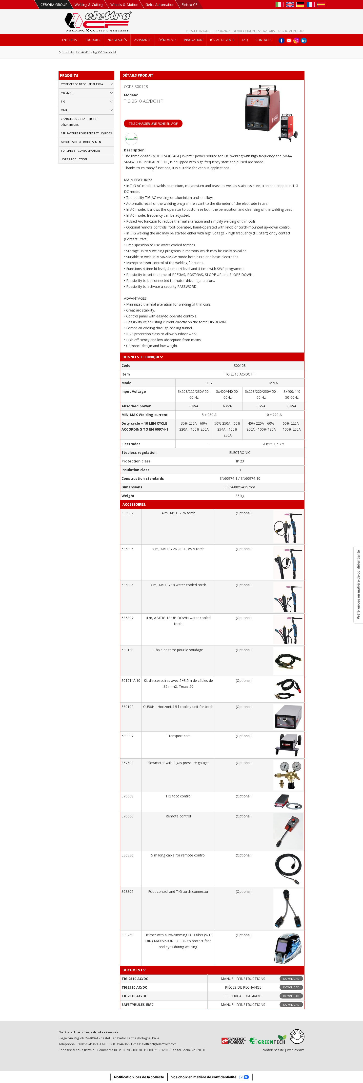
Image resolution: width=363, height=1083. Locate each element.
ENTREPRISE (70, 40)
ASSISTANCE (142, 40)
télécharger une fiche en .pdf (153, 123)
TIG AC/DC (83, 52)
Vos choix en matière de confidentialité (203, 1077)
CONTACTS (263, 40)
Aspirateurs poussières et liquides (86, 133)
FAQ (245, 40)
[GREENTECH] (131, 143)
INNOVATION (193, 40)
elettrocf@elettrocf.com (159, 1044)
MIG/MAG (67, 93)
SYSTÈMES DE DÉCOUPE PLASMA (82, 84)
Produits (68, 52)
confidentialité (273, 1050)
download (291, 978)
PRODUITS (93, 40)
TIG (63, 101)
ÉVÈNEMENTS (167, 40)
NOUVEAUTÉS (117, 40)
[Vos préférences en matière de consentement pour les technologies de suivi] (358, 584)
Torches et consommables (80, 150)
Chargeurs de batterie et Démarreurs (79, 121)
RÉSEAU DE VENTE (222, 40)
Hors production (74, 159)
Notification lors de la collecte (139, 1077)
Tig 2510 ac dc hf (104, 52)
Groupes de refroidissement (82, 142)
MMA (64, 110)
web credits (295, 1050)
